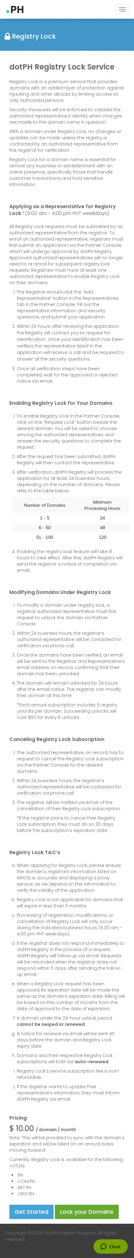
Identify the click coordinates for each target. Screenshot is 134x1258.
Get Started (31, 1212)
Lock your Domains (86, 1212)
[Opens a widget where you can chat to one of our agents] (110, 1247)
